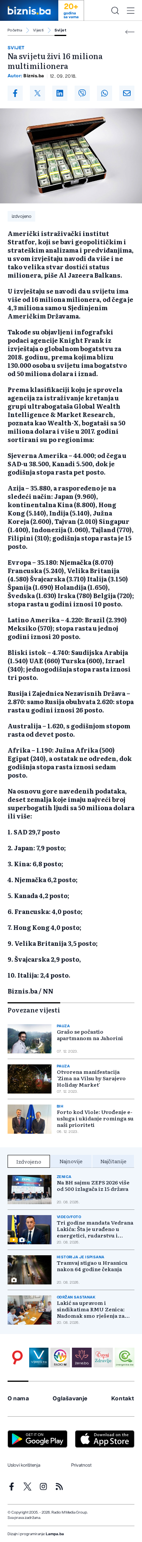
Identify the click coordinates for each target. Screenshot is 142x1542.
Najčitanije (113, 1161)
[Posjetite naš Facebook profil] (12, 1486)
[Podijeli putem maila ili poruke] (126, 93)
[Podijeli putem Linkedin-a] (59, 93)
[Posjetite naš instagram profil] (43, 1486)
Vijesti (38, 30)
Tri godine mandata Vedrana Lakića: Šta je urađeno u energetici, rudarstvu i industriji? (95, 1229)
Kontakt (122, 1398)
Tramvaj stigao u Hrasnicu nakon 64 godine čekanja (92, 1265)
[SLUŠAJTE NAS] (60, 1357)
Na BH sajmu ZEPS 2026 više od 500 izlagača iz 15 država (93, 1185)
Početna (15, 30)
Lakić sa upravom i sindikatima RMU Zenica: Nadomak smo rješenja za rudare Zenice (91, 1309)
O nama (18, 1398)
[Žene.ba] (82, 1357)
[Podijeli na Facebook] (15, 93)
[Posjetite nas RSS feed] (59, 1486)
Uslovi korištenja (24, 1465)
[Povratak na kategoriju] (129, 32)
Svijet (60, 30)
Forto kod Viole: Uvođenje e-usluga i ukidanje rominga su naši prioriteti (95, 1118)
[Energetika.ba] (124, 1357)
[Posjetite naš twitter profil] (27, 1486)
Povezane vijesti (34, 1009)
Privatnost (81, 1465)
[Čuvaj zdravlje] (103, 1357)
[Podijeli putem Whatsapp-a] (104, 93)
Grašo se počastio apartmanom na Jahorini (90, 1034)
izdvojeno (21, 216)
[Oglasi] (17, 1357)
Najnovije (71, 1161)
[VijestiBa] (39, 1357)
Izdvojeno (28, 1161)
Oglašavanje (70, 1398)
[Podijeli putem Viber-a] (82, 93)
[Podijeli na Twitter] (37, 93)
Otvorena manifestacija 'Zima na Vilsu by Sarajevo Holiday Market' (91, 1078)
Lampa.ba (55, 1534)
